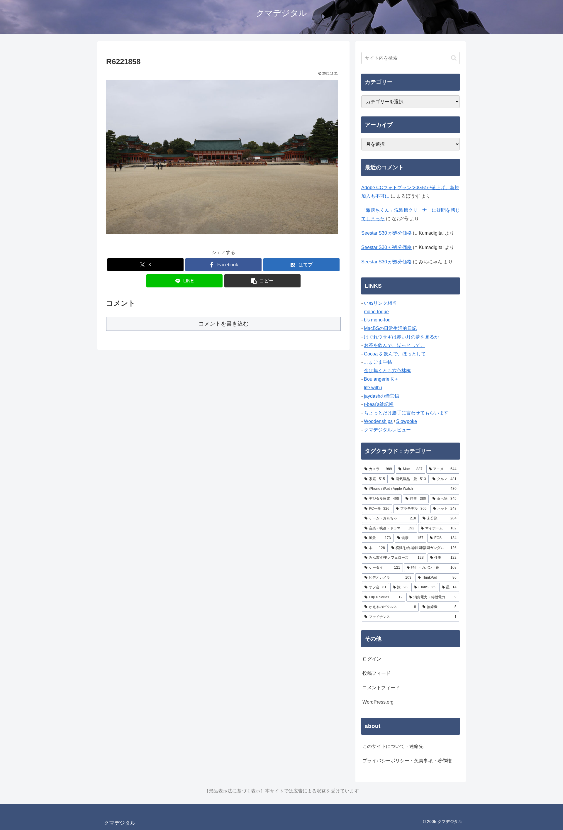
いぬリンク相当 (380, 303)
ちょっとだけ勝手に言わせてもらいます (406, 412)
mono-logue (376, 311)
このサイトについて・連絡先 (392, 746)
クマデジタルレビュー (387, 429)
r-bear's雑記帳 (379, 404)
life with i (373, 387)
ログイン (371, 658)
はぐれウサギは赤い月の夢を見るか (401, 336)
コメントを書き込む (224, 324)
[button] (262, 280)
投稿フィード (376, 673)
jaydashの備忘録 (381, 396)
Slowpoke (406, 421)
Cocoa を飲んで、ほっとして (395, 353)
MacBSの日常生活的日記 (390, 328)
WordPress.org (378, 701)
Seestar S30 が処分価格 (386, 233)
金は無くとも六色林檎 (387, 370)
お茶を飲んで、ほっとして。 (394, 345)
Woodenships (378, 421)
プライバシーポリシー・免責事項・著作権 (407, 760)
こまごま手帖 (378, 362)
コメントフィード (381, 687)
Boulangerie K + (381, 379)
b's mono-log (377, 319)
